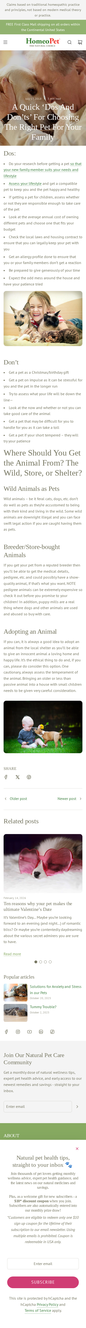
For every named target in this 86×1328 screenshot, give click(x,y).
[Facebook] (6, 1032)
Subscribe (43, 1282)
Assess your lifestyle (25, 183)
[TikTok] (52, 1032)
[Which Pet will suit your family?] (5, 799)
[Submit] (77, 1106)
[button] (35, 961)
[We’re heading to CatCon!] (80, 799)
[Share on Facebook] (6, 778)
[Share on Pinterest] (29, 778)
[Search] (69, 42)
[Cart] (80, 42)
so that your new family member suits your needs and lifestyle (42, 169)
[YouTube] (29, 1032)
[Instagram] (18, 1032)
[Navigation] (5, 42)
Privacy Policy (47, 1304)
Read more (12, 953)
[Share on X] (17, 778)
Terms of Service (38, 1310)
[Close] (77, 1148)
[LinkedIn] (41, 1032)
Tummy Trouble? (43, 1006)
